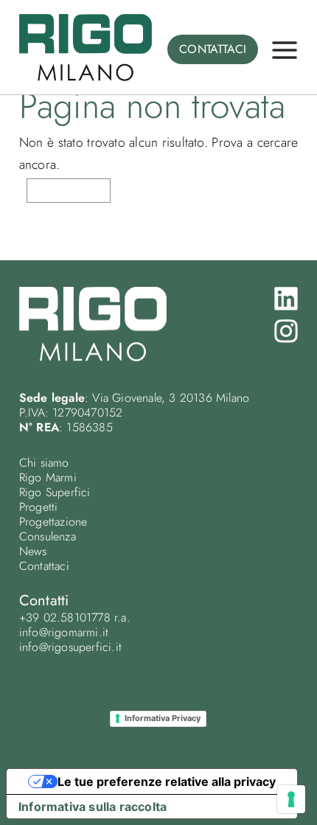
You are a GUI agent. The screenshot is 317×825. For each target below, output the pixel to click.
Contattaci (44, 565)
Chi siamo (44, 462)
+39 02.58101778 (65, 617)
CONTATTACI (212, 49)
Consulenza (47, 536)
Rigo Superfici (55, 492)
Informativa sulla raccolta (92, 806)
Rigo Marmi (48, 477)
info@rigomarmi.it (63, 632)
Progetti (38, 506)
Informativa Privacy (163, 718)
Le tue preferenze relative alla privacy (167, 781)
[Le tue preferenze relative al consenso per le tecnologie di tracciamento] (291, 799)
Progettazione (53, 521)
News (33, 551)
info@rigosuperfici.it (70, 646)
